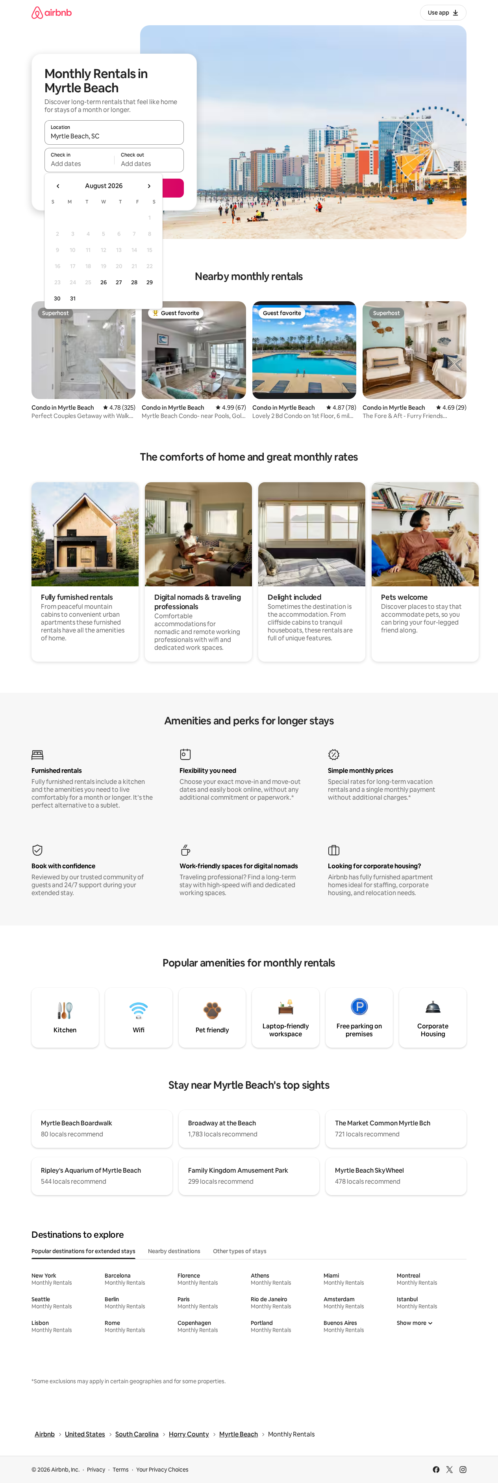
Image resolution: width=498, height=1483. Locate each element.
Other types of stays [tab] (240, 1251)
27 (119, 282)
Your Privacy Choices (162, 1469)
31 (73, 298)
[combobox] (114, 136)
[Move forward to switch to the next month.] (148, 186)
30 (57, 298)
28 (134, 282)
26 (103, 282)
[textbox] (79, 163)
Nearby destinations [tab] (174, 1251)
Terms (121, 1469)
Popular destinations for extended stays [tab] (83, 1251)
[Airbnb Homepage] (51, 12)
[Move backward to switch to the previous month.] (58, 186)
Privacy (96, 1469)
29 (149, 282)
